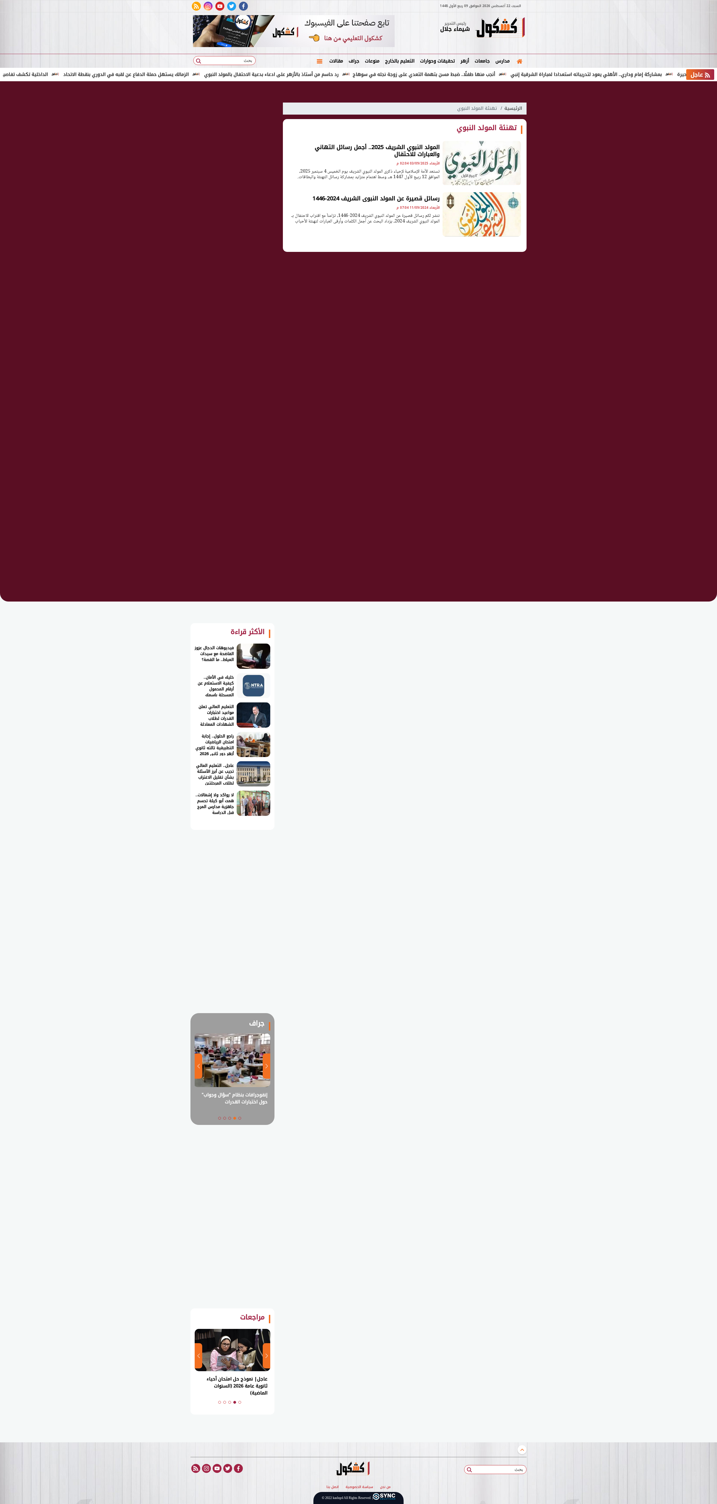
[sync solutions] (384, 1498)
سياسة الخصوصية (359, 1487)
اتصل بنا (333, 1487)
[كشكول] (500, 28)
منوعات (372, 61)
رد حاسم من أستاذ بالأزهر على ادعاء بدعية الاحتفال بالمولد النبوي (318, 74)
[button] (239, 1118)
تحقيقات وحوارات (437, 61)
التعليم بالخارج (400, 61)
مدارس (502, 61)
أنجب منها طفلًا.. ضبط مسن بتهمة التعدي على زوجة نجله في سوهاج (470, 74)
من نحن (385, 1487)
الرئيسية (513, 108)
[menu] (320, 61)
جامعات (482, 61)
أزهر (464, 61)
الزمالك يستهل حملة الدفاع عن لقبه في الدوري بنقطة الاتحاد (172, 74)
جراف (354, 61)
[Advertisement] (554, 174)
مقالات (336, 61)
